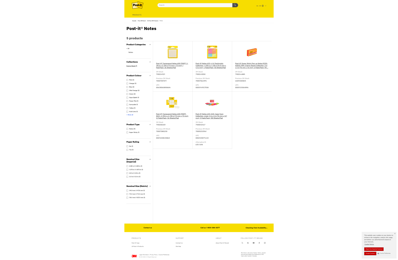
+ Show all (129, 115)
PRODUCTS (136, 15)
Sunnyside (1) (133, 104)
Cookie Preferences (164, 254)
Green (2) (132, 94)
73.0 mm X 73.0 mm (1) (137, 194)
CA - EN (258, 6)
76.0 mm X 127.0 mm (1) (137, 197)
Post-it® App (135, 243)
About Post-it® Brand (222, 243)
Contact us (148, 228)
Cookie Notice (369, 244)
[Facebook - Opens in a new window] (259, 242)
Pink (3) (131, 80)
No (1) (131, 146)
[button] (384, 253)
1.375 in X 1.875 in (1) (136, 170)
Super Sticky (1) (134, 132)
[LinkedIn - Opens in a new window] (247, 242)
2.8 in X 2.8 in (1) (134, 173)
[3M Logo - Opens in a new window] (137, 5)
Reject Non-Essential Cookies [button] (374, 249)
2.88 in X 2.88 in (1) (135, 166)
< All (127, 48)
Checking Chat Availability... (256, 228)
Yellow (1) (132, 108)
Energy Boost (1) (131, 66)
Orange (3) (132, 83)
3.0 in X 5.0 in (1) (134, 177)
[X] (242, 242)
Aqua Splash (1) (134, 97)
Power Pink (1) (133, 101)
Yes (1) (131, 150)
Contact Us (179, 243)
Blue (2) (131, 87)
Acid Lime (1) (133, 111)
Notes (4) (132, 129)
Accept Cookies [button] (370, 253)
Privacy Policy (154, 254)
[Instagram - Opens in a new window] (264, 242)
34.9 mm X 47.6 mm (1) (137, 190)
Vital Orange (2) (134, 90)
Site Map (178, 246)
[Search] (235, 5)
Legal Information (144, 254)
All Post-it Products (138, 246)
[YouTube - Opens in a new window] (253, 242)
